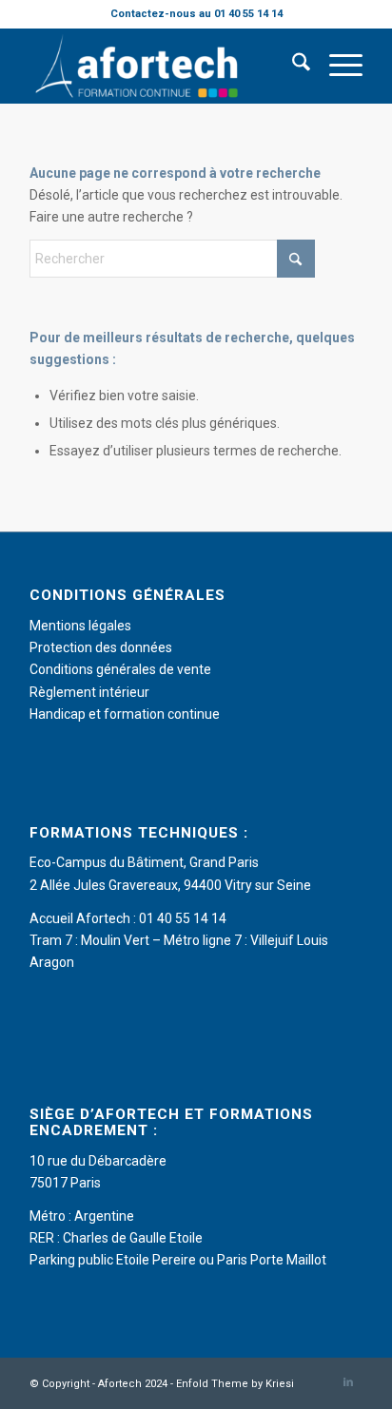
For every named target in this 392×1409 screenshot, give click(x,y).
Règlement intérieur (89, 692)
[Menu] (336, 66)
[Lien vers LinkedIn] (348, 1382)
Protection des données (100, 647)
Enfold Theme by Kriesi (235, 1384)
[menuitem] (291, 66)
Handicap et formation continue (124, 714)
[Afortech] (162, 66)
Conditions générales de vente (120, 669)
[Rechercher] (291, 66)
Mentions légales (80, 625)
